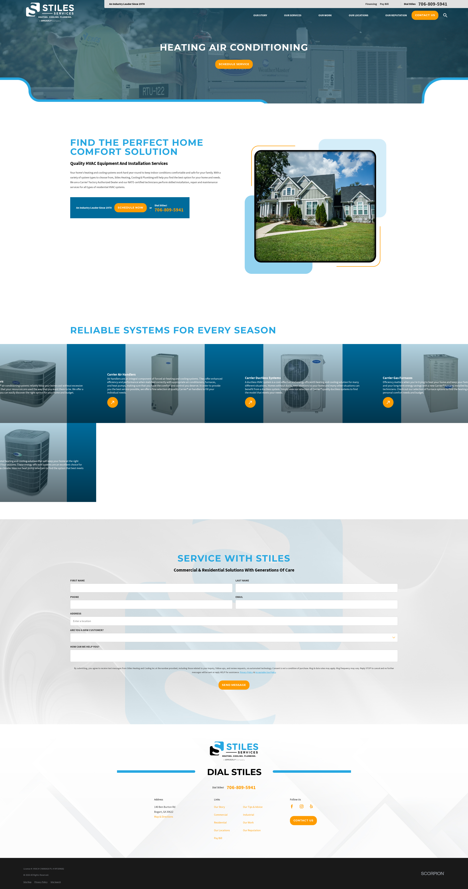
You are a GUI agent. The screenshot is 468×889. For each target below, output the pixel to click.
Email (239, 597)
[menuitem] (27, 882)
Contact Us (425, 15)
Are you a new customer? (87, 630)
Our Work (248, 822)
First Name (77, 580)
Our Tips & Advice (253, 807)
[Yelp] (311, 806)
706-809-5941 (432, 4)
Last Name (242, 580)
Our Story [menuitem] (260, 15)
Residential (220, 822)
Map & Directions (163, 816)
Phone (74, 597)
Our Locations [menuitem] (358, 15)
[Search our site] (445, 15)
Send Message (234, 685)
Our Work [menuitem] (325, 15)
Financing (371, 4)
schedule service (234, 64)
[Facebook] (292, 806)
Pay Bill (384, 4)
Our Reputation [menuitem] (396, 15)
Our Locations (222, 830)
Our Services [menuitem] (292, 15)
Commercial (221, 814)
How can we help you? (84, 646)
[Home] (50, 13)
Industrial (248, 814)
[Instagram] (301, 806)
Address (75, 613)
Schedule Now (130, 207)
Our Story (219, 807)
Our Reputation (252, 830)
